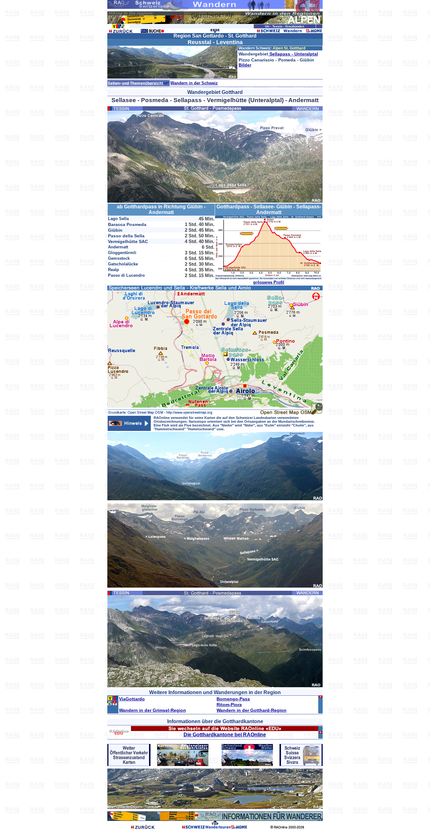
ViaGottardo (132, 698)
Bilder (245, 64)
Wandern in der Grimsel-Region (152, 710)
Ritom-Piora (229, 704)
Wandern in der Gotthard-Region (251, 710)
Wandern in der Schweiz (194, 83)
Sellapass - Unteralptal (293, 53)
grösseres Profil (268, 282)
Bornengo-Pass (233, 698)
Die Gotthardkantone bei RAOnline (225, 734)
